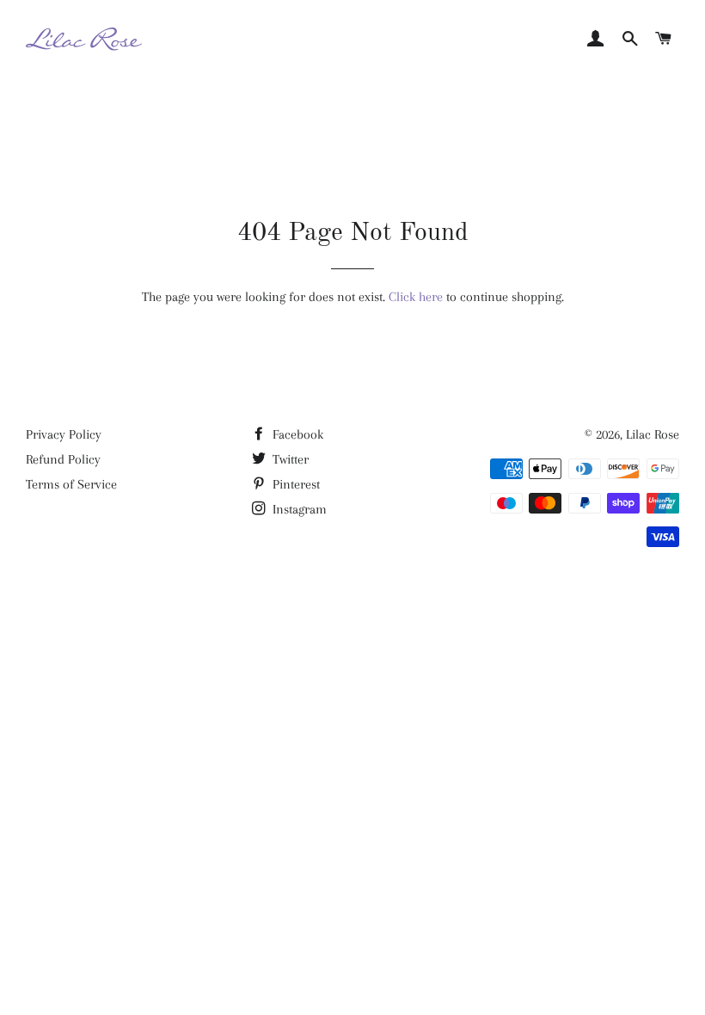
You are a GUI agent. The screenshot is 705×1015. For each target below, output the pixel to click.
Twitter (289, 459)
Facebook (296, 434)
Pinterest (294, 484)
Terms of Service (71, 484)
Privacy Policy (63, 434)
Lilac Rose (652, 434)
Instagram (298, 509)
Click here (416, 296)
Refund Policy (63, 459)
